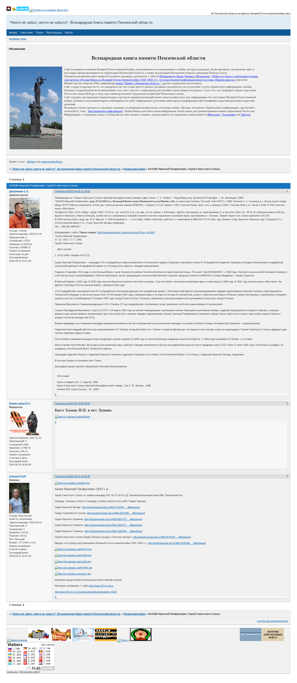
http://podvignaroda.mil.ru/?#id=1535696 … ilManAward (177, 543)
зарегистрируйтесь (51, 161)
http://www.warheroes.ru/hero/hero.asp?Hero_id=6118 (126, 232)
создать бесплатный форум (272, 621)
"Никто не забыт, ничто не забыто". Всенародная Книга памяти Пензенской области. (66, 169)
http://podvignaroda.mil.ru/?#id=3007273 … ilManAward (113, 519)
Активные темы (17, 38)
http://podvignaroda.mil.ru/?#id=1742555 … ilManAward (111, 507)
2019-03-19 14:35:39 (79, 476)
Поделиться (61, 191)
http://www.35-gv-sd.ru (101, 585)
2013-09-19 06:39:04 (79, 403)
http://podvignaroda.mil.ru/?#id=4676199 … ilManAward (162, 537)
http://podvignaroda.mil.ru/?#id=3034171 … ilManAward (113, 525)
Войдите (31, 161)
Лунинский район (134, 169)
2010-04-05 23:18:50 (79, 191)
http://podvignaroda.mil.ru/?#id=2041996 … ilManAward (116, 513)
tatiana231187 (18, 476)
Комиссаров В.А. (20, 403)
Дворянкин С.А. (19, 191)
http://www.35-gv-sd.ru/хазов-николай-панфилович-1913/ (86, 592)
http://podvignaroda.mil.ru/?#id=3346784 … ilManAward (113, 531)
